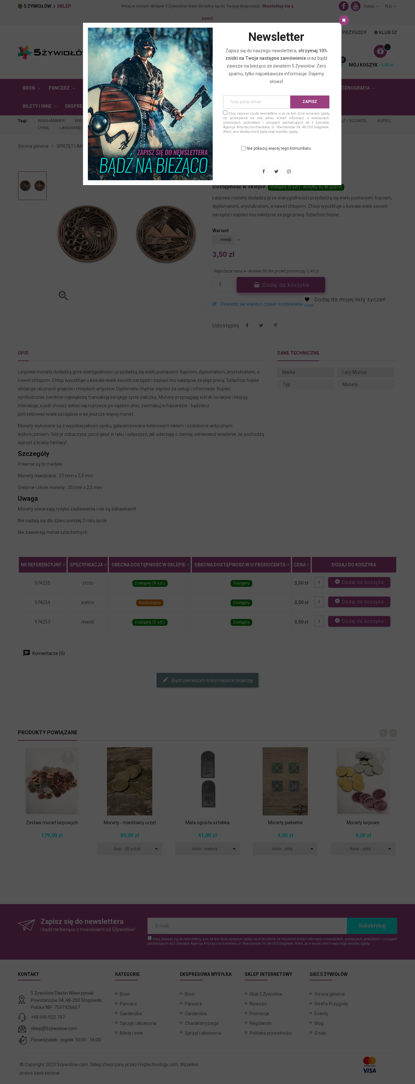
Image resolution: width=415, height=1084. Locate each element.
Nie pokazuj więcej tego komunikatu (279, 148)
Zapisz (309, 101)
